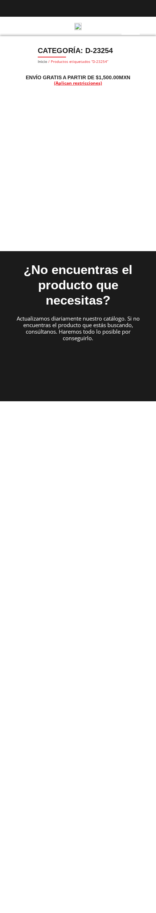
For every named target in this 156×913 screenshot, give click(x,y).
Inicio (42, 61)
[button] (9, 26)
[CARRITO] (144, 25)
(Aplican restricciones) (78, 83)
